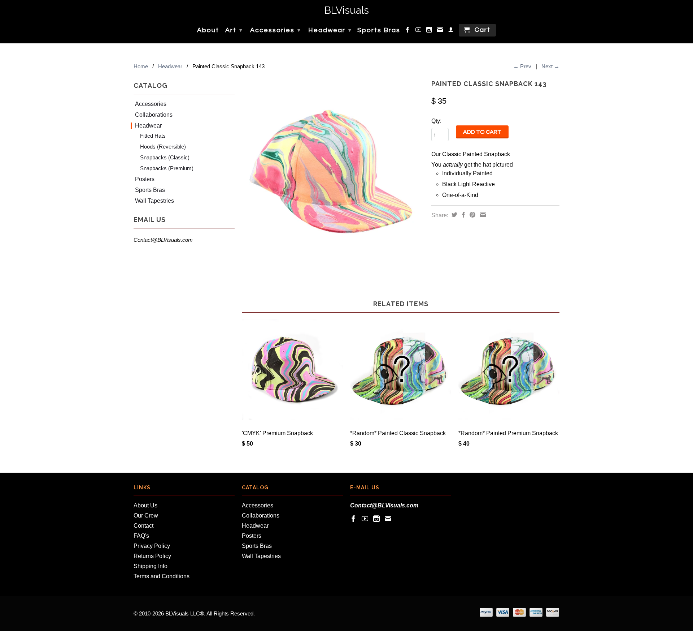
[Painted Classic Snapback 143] (333, 168)
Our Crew (146, 515)
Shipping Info (150, 566)
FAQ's (141, 536)
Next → (550, 66)
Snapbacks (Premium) (166, 168)
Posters (144, 179)
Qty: (436, 121)
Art (234, 30)
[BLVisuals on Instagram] (429, 31)
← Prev (522, 66)
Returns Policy (152, 556)
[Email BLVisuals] (440, 31)
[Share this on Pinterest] (471, 215)
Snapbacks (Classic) (164, 157)
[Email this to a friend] (482, 215)
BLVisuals (346, 10)
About (208, 30)
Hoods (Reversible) (163, 146)
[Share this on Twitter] (453, 215)
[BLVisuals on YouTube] (418, 31)
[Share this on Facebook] (462, 215)
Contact (143, 526)
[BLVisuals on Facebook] (408, 31)
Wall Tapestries (154, 201)
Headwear (330, 30)
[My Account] (451, 31)
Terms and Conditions (161, 576)
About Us (145, 505)
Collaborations (154, 115)
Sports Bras (378, 30)
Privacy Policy (152, 546)
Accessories (275, 30)
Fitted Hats (153, 136)
